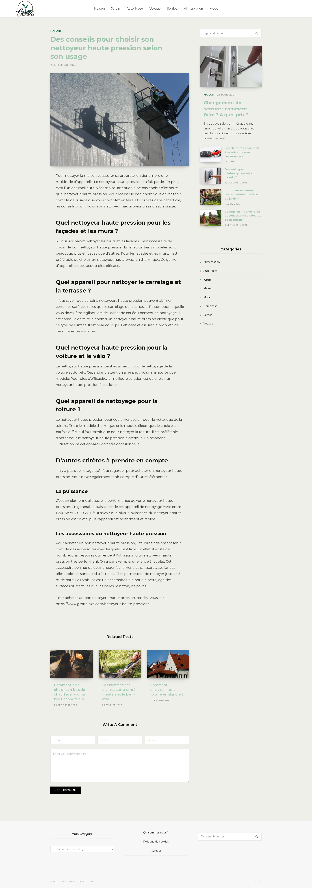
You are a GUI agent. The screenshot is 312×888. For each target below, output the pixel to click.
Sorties (207, 315)
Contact (156, 850)
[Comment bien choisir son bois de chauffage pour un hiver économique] (71, 664)
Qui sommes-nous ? (156, 832)
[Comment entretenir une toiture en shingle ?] (168, 664)
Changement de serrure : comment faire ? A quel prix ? (226, 108)
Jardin (207, 279)
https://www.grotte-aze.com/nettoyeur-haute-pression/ (102, 604)
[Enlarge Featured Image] (119, 119)
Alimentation (211, 262)
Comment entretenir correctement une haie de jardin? (241, 194)
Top (259, 881)
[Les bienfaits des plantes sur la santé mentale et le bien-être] (120, 664)
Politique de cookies (156, 841)
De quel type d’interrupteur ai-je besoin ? (238, 173)
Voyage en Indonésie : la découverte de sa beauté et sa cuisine (243, 215)
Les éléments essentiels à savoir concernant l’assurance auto (242, 152)
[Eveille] (25, 9)
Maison (55, 30)
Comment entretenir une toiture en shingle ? (166, 689)
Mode (207, 297)
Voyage (208, 323)
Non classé (210, 306)
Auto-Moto (210, 270)
